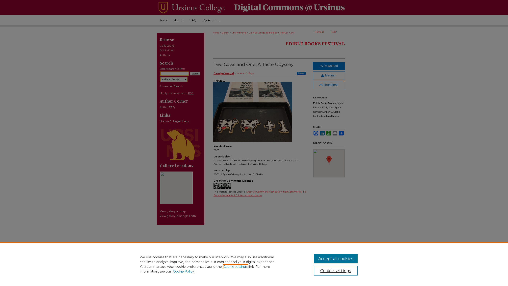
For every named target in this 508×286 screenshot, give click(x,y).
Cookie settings (235, 267)
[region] (254, 264)
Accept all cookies (335, 258)
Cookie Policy (183, 271)
